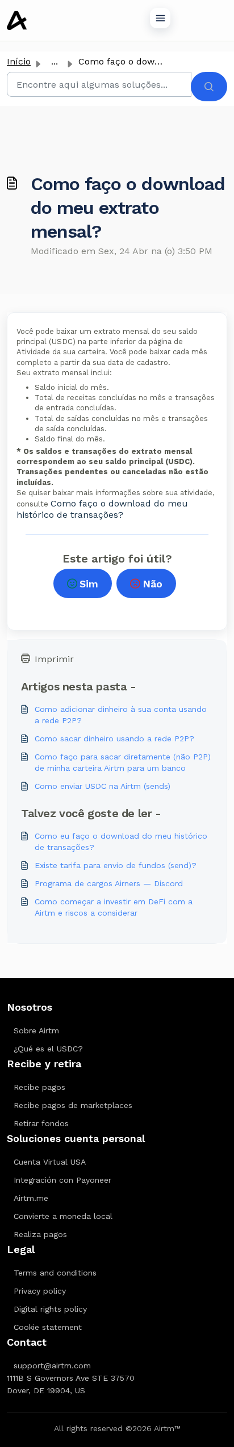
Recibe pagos (39, 1087)
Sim (89, 584)
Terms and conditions (55, 1272)
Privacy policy (40, 1290)
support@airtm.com (52, 1365)
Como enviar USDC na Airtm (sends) (102, 786)
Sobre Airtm (36, 1030)
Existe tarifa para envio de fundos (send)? (116, 865)
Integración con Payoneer (62, 1179)
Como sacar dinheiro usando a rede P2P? (114, 738)
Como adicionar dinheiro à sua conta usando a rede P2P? (121, 715)
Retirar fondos (41, 1123)
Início (19, 61)
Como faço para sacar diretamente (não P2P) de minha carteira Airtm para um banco (123, 762)
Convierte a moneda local (63, 1216)
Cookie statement (48, 1327)
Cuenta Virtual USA (50, 1161)
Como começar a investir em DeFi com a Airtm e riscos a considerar (114, 907)
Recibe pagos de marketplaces (73, 1105)
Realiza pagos (40, 1234)
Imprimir (54, 659)
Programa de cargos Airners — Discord (109, 883)
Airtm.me (31, 1198)
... (54, 61)
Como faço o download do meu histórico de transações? (102, 509)
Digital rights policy (50, 1308)
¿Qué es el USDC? (48, 1048)
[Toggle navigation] (160, 18)
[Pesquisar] (209, 86)
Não (152, 584)
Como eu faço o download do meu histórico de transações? (121, 841)
